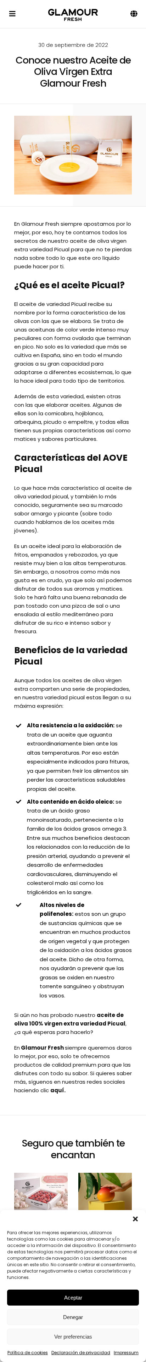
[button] (135, 1218)
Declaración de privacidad (80, 1353)
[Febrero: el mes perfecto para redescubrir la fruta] (105, 1193)
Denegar (73, 1317)
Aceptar (73, 1298)
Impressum (126, 1353)
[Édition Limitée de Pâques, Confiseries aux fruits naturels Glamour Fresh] (41, 1193)
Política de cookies (27, 1353)
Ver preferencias (73, 1337)
